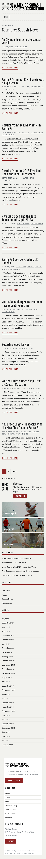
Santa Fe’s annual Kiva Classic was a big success (23, 81)
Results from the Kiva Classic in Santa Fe (21, 127)
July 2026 (5, 618)
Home (7, 793)
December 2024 (8, 635)
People (30, 267)
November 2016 (8, 707)
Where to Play (11, 805)
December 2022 (8, 648)
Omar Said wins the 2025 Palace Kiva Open (19, 567)
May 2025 (6, 627)
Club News (24, 87)
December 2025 (8, 623)
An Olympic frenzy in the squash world (21, 41)
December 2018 (8, 669)
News (7, 801)
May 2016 (6, 715)
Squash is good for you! (16, 345)
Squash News (21, 47)
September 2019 (8, 665)
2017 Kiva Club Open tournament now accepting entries (22, 303)
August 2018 (7, 677)
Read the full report (10, 68)
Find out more (20, 496)
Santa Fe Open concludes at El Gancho (20, 261)
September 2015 (8, 728)
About (7, 797)
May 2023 (6, 644)
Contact (8, 817)
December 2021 (8, 652)
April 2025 (6, 631)
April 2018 (6, 681)
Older (15, 471)
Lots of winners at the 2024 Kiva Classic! (17, 575)
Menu (6, 17)
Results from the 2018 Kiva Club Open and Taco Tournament (21, 172)
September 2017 (8, 690)
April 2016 (6, 719)
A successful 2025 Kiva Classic (14, 562)
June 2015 (6, 732)
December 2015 (8, 723)
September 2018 (8, 673)
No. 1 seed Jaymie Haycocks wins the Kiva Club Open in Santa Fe (22, 426)
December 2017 (8, 686)
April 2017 (6, 698)
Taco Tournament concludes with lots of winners (20, 571)
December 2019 (8, 660)
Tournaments (8, 89)
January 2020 (7, 656)
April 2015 (6, 740)
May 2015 (6, 736)
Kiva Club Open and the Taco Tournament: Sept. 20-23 (19, 218)
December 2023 (8, 639)
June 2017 (6, 694)
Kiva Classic (10, 813)
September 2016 (8, 711)
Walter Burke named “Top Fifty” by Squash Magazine (22, 383)
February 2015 (7, 744)
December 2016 (8, 702)
